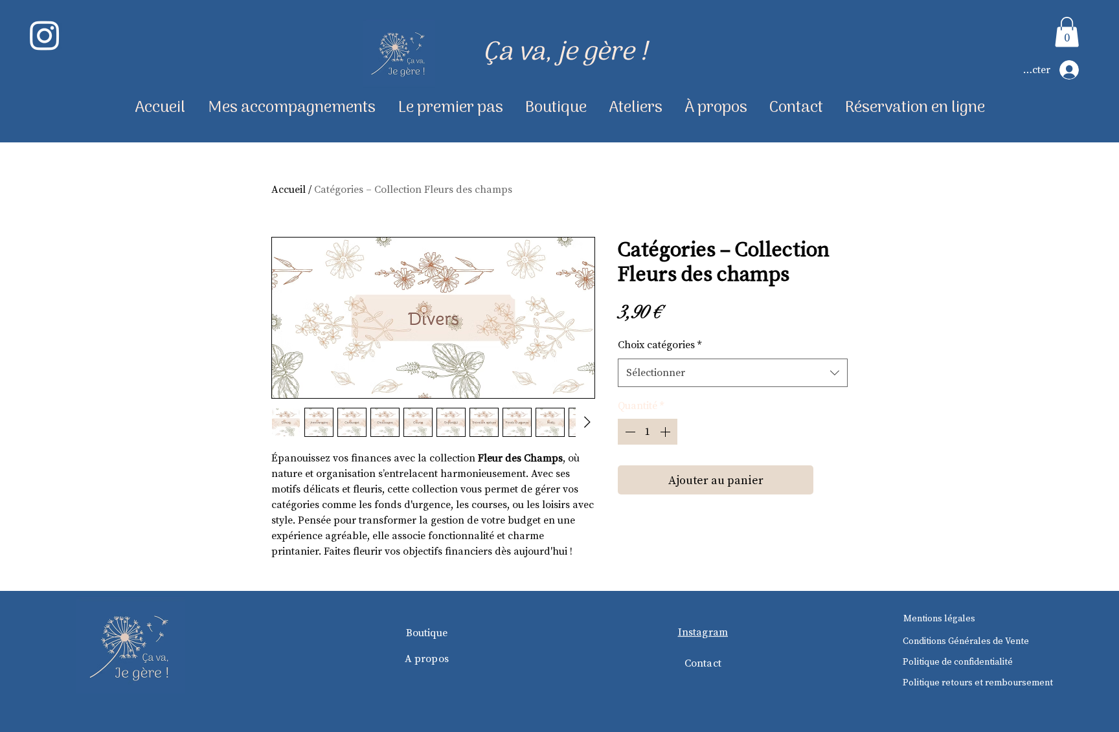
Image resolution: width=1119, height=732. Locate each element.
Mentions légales (939, 618)
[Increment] (666, 431)
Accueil (288, 189)
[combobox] (733, 373)
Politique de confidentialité (958, 661)
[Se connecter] (1074, 69)
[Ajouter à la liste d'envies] (833, 479)
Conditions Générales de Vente (966, 640)
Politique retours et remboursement (978, 682)
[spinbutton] (647, 431)
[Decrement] (629, 431)
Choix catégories (659, 344)
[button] (1066, 32)
